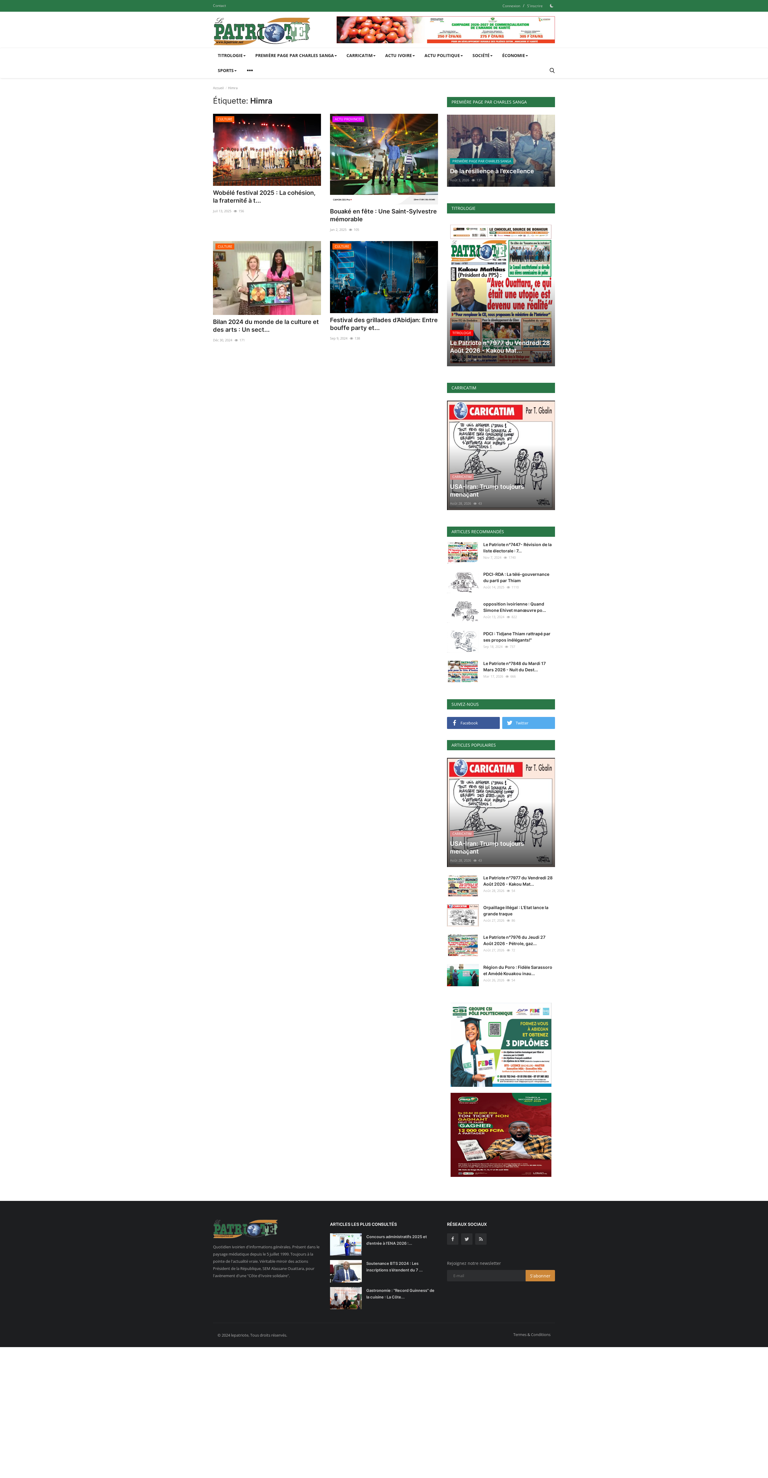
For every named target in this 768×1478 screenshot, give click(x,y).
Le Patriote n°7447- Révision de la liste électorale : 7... (517, 547)
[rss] (481, 1239)
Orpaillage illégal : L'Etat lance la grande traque (515, 910)
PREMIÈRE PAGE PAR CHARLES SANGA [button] (294, 55)
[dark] (551, 5)
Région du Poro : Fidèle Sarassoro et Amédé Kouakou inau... (517, 970)
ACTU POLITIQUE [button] (442, 55)
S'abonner (540, 1276)
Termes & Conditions (531, 1334)
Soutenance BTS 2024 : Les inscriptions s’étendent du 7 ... (394, 1266)
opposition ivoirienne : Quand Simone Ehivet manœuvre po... (514, 607)
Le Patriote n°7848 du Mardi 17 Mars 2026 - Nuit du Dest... (514, 666)
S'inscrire (535, 5)
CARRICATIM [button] (359, 55)
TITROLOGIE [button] (230, 55)
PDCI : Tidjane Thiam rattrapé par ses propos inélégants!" (516, 636)
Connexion (511, 5)
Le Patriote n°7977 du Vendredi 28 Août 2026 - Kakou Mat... (518, 881)
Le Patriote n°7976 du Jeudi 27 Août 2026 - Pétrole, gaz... (514, 940)
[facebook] (452, 1239)
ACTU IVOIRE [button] (398, 55)
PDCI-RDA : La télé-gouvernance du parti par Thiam (516, 577)
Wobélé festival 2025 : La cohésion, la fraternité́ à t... (264, 196)
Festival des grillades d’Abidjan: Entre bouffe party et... (384, 323)
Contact (219, 5)
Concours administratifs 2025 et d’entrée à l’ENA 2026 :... (396, 1240)
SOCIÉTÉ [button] (481, 55)
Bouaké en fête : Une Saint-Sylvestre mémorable (383, 215)
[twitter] (466, 1239)
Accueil (218, 88)
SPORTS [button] (226, 70)
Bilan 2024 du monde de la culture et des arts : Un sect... (266, 325)
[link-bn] (446, 29)
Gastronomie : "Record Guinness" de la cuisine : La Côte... (400, 1293)
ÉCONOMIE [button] (513, 55)
